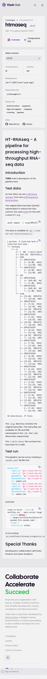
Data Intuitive (11, 617)
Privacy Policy (11, 645)
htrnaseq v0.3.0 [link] (26, 20)
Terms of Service (13, 650)
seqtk (25, 211)
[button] (23, 58)
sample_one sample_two (24, 481)
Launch (8, 640)
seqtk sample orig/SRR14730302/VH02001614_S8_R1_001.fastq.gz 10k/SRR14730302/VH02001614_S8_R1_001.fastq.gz (24, 223)
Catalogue (10, 20)
